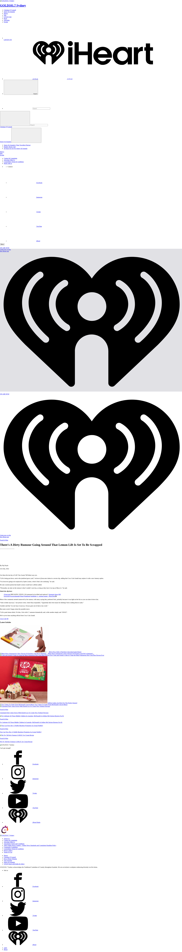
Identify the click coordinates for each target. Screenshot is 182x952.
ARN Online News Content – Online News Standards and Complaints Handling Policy (30, 845)
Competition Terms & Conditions (14, 162)
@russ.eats (7, 594)
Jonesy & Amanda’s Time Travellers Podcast (17, 145)
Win (5, 15)
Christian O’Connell (10, 10)
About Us (7, 838)
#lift (59, 594)
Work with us (8, 163)
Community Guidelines (11, 847)
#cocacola (7, 596)
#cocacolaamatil (15, 596)
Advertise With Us (9, 160)
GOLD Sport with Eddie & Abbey (14, 864)
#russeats (51, 594)
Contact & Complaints (10, 158)
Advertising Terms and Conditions (14, 844)
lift (7, 619)
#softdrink (34, 596)
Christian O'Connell (6, 127)
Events (6, 22)
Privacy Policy (8, 850)
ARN (5, 948)
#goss (56, 594)
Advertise (7, 20)
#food (22, 596)
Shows (6, 13)
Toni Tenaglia (8, 860)
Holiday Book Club (10, 147)
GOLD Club (7, 17)
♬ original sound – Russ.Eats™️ (47, 596)
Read (5, 18)
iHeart (5, 949)
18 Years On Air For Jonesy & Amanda (15, 148)
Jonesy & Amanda (9, 12)
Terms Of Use (8, 852)
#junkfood (27, 596)
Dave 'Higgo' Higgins (10, 859)
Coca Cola (3, 619)
